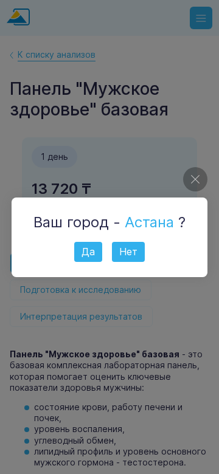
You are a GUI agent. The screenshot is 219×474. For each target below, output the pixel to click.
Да (88, 252)
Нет (128, 252)
